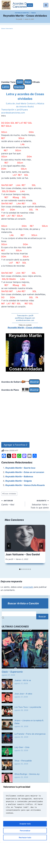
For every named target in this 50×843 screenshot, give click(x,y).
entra (30, 5)
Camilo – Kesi (7, 503)
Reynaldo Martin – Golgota (18, 481)
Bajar (28, 81)
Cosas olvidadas (9, 494)
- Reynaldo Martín (21, 13)
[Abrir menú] (45, 5)
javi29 (20, 19)
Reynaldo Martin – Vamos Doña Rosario (25, 485)
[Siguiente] (41, 546)
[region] (25, 813)
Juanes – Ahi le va (22, 680)
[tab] (20, 569)
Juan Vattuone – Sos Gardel (23, 554)
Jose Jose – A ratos (23, 693)
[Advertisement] (25, 54)
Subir (20, 81)
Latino (5, 86)
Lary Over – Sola (21, 747)
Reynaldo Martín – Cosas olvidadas (25, 327)
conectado (28, 587)
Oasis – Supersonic (12, 671)
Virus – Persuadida (23, 760)
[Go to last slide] (9, 546)
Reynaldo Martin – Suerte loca (20, 468)
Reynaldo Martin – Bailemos (19, 476)
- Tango (33, 13)
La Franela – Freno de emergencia (29, 734)
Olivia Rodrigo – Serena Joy (26, 774)
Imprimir (19, 86)
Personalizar (25, 830)
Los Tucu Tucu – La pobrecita (27, 707)
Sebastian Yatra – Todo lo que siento (40, 504)
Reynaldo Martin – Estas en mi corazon (24, 472)
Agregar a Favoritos (15, 444)
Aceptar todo (25, 824)
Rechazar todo (25, 837)
